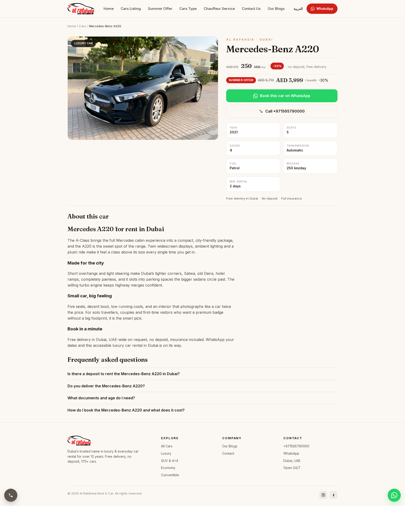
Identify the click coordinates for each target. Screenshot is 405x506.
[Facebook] (334, 495)
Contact (228, 453)
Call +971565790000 (285, 111)
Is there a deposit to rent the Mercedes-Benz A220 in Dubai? (124, 373)
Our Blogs (276, 8)
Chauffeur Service (219, 8)
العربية (298, 9)
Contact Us (251, 8)
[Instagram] (323, 495)
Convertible (170, 475)
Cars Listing (131, 8)
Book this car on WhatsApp (285, 95)
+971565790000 (296, 446)
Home (109, 8)
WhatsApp (324, 9)
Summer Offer (160, 8)
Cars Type (188, 8)
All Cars (166, 446)
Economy (168, 468)
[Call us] (10, 495)
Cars (82, 26)
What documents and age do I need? (101, 398)
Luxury (166, 453)
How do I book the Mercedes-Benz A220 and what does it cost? (126, 410)
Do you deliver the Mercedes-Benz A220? (106, 386)
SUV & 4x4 (169, 461)
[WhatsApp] (394, 495)
